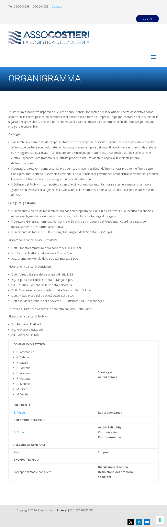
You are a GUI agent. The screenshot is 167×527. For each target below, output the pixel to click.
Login (147, 18)
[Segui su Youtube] (147, 522)
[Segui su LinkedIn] (139, 522)
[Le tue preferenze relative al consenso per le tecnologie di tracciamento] (160, 520)
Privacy (62, 510)
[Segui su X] (130, 522)
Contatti (57, 6)
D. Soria (18, 432)
